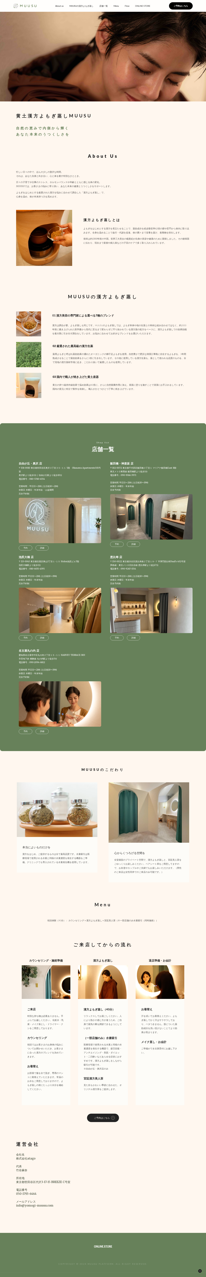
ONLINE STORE (103, 1246)
